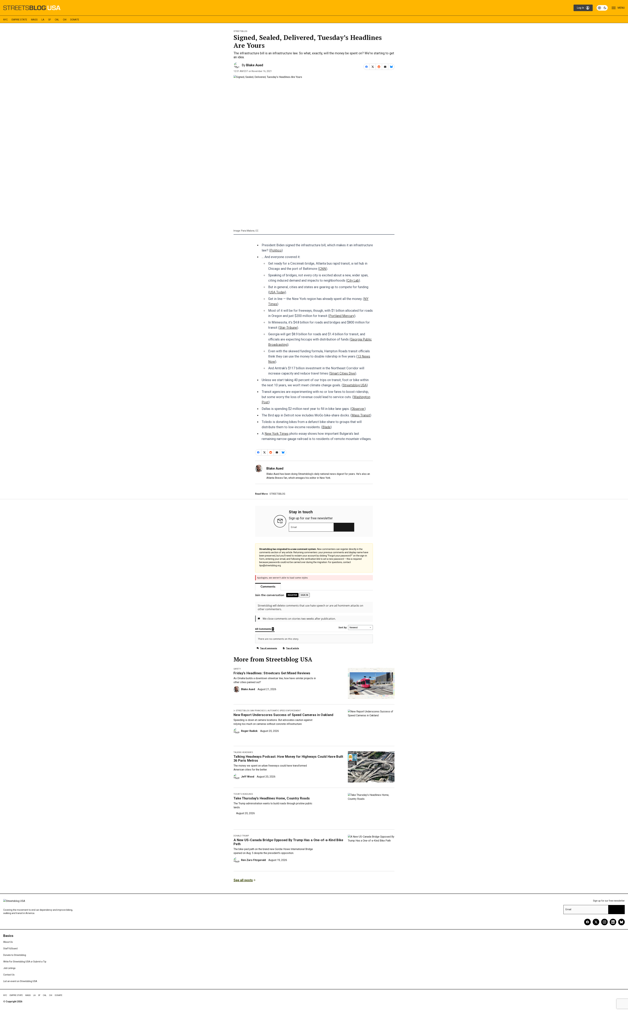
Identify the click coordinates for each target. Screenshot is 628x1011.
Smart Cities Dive (342, 373)
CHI (64, 19)
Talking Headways (243, 752)
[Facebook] (587, 922)
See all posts (243, 880)
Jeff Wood (247, 776)
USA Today (277, 292)
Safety (237, 669)
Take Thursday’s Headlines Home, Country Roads (272, 798)
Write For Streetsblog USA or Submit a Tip (24, 961)
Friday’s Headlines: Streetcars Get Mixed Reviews (272, 673)
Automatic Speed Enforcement (284, 711)
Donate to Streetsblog (14, 955)
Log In (580, 7)
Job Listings (9, 968)
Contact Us (9, 974)
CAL (57, 19)
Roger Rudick (249, 731)
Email (294, 527)
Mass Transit (361, 415)
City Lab (353, 280)
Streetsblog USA (355, 385)
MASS (34, 19)
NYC (5, 19)
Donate (74, 19)
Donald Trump (241, 836)
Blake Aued (254, 65)
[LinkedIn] (613, 922)
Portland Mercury (341, 316)
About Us (8, 942)
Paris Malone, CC (249, 230)
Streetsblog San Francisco (251, 711)
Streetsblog (240, 31)
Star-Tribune (288, 328)
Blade (326, 427)
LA (43, 19)
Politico (276, 250)
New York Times (276, 434)
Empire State (19, 19)
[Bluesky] (621, 922)
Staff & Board (10, 948)
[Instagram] (604, 922)
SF (49, 19)
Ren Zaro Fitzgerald (253, 860)
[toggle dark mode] (602, 8)
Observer (358, 409)
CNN (322, 269)
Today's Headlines (243, 794)
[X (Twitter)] (596, 922)
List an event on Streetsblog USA (20, 981)
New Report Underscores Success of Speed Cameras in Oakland (283, 715)
